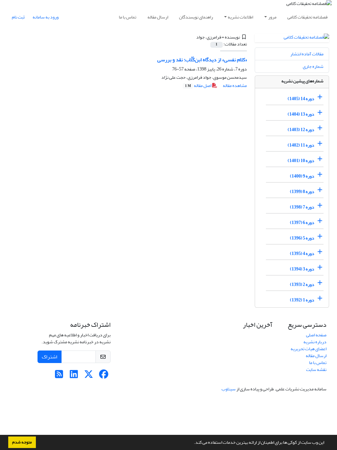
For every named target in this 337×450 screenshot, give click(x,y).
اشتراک (49, 357)
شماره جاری (313, 66)
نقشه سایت (316, 369)
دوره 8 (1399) (302, 191)
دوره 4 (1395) (302, 253)
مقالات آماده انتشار (307, 53)
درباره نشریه (314, 341)
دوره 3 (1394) (302, 269)
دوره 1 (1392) (302, 299)
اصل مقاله (198, 85)
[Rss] (59, 376)
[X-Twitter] (89, 376)
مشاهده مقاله (235, 85)
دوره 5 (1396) (302, 238)
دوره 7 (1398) (302, 207)
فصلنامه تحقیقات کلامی (307, 17)
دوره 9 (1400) (302, 176)
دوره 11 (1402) (301, 145)
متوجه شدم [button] (22, 442)
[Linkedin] (74, 376)
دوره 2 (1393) (302, 284)
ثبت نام (18, 17)
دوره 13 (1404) (301, 114)
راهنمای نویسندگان (196, 17)
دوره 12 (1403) (301, 129)
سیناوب (228, 388)
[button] (192, 443)
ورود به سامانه (46, 17)
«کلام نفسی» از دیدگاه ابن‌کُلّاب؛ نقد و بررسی (202, 60)
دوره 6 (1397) (302, 222)
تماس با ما (127, 17)
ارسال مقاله (157, 17)
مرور (272, 17)
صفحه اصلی (316, 334)
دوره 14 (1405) (301, 98)
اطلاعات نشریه (240, 17)
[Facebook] (103, 376)
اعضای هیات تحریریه (308, 348)
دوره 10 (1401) (301, 160)
